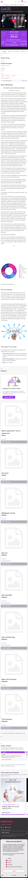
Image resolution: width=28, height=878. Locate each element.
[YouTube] (5, 827)
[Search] (15, 2)
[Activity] (21, 1)
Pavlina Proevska (6, 9)
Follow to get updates (6, 759)
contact (7, 65)
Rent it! (4, 553)
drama (3, 75)
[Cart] (18, 2)
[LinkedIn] (9, 827)
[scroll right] (26, 21)
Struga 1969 (6, 8)
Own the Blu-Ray (8, 637)
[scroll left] (2, 21)
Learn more (11, 757)
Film (2, 70)
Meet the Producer (9, 679)
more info (3, 65)
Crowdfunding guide (19, 749)
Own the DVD (7, 595)
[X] (3, 827)
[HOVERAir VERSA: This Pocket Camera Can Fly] (13, 790)
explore (7, 775)
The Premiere (7, 719)
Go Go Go (5, 473)
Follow (14, 42)
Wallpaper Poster (8, 513)
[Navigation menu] (26, 1)
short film (13, 75)
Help (11, 749)
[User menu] (24, 2)
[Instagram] (7, 827)
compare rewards (8, 397)
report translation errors (11, 836)
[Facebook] (1, 827)
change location (20, 4)
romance (8, 75)
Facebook (10, 362)
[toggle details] (24, 814)
